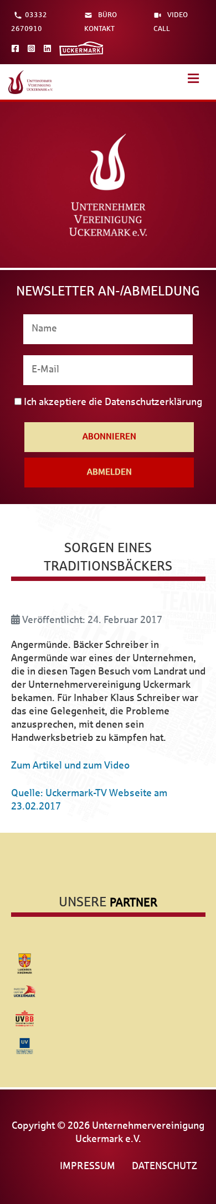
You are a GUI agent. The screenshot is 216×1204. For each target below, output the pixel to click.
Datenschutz (164, 1166)
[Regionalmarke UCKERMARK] (81, 48)
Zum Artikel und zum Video (70, 766)
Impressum (87, 1166)
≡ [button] (193, 83)
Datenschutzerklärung (153, 402)
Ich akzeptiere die (112, 402)
